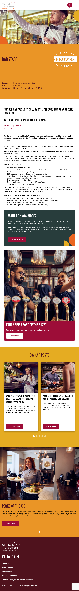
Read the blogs (17, 239)
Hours (5, 85)
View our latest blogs (12, 129)
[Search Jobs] (69, 5)
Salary (5, 83)
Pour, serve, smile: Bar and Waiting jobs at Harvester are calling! (58, 397)
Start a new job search (12, 126)
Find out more (15, 336)
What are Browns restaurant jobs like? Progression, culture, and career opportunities (20, 399)
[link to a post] (21, 377)
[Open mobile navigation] (75, 5)
